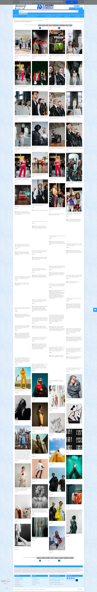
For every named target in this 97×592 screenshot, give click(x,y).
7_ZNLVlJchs (51, 492)
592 (48, 28)
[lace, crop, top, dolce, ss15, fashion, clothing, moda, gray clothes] (74, 289)
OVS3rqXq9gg (68, 399)
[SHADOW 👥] (40, 527)
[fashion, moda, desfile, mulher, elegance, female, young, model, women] (57, 224)
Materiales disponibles (19, 586)
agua (40, 24)
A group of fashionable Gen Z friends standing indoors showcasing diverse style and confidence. (56, 87)
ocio (50, 24)
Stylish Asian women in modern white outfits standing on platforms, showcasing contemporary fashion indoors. (23, 148)
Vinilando (29, 589)
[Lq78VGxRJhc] (23, 535)
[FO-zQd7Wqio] (57, 450)
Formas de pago (18, 584)
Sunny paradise (34, 398)
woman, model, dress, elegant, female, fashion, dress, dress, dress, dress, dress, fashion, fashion (22, 308)
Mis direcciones (35, 581)
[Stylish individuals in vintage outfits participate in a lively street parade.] (74, 167)
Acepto (71, 2)
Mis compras (34, 578)
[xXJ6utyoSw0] (74, 494)
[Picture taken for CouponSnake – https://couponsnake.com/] (57, 396)
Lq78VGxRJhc (17, 547)
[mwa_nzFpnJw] (23, 507)
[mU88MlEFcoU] (57, 423)
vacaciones (62, 24)
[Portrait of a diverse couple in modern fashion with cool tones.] (40, 134)
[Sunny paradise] (40, 385)
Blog (57, 16)
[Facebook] (67, 578)
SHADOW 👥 (34, 538)
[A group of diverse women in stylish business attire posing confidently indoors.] (40, 191)
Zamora (61, 557)
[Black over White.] (74, 522)
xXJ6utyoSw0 (68, 505)
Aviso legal (17, 581)
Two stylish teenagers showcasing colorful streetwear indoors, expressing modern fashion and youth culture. (73, 213)
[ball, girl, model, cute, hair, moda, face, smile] (40, 215)
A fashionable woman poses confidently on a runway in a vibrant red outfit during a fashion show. (22, 179)
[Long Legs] (74, 467)
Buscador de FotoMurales (31, 16)
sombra (48, 557)
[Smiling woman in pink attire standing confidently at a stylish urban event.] (57, 165)
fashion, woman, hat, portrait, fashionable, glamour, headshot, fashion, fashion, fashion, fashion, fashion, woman (39, 269)
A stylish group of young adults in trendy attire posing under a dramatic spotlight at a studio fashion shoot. (39, 55)
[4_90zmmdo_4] (57, 509)
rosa (47, 24)
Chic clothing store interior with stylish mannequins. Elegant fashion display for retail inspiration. (22, 55)
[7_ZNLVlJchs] (57, 480)
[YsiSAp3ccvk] (57, 538)
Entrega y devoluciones (19, 579)
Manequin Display (69, 450)
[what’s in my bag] (74, 413)
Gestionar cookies (29, 3)
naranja (56, 557)
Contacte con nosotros (19, 578)
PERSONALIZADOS (48, 16)
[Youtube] (72, 578)
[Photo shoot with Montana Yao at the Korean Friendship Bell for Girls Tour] (23, 378)
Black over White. (69, 534)
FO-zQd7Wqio (51, 463)
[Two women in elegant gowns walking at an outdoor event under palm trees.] (40, 162)
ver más (6, 588)
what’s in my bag (69, 424)
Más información (22, 3)
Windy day (16, 421)
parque (71, 557)
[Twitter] (69, 578)
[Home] (14, 16)
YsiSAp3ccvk (51, 551)
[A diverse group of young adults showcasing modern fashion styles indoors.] (57, 104)
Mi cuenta (34, 575)
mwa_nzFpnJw (17, 519)
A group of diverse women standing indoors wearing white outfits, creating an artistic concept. (22, 117)
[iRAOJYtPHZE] (40, 469)
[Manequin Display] (74, 439)
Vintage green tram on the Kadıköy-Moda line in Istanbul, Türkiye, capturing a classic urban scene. (57, 55)
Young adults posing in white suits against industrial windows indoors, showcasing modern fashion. (74, 117)
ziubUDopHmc (34, 454)
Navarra (38, 557)
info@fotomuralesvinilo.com (58, 584)
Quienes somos (17, 583)
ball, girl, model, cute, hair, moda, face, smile (39, 221)
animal (43, 557)
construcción (55, 24)
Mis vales (34, 584)
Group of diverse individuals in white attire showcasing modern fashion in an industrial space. (73, 55)
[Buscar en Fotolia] (77, 11)
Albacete (66, 557)
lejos (43, 24)
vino (67, 24)
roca (52, 557)
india (71, 24)
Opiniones (66, 16)
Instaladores (77, 16)
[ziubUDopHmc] (40, 444)
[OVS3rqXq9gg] (74, 386)
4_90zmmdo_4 (51, 521)
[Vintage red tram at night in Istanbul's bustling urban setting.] (23, 195)
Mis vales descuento (36, 579)
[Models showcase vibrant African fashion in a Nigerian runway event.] (40, 73)
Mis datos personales (36, 583)
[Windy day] (23, 407)
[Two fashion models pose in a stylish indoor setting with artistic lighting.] (74, 73)
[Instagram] (74, 578)
